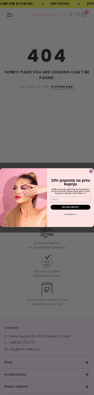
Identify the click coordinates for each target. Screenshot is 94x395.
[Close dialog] (91, 171)
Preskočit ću (70, 214)
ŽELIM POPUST (70, 207)
